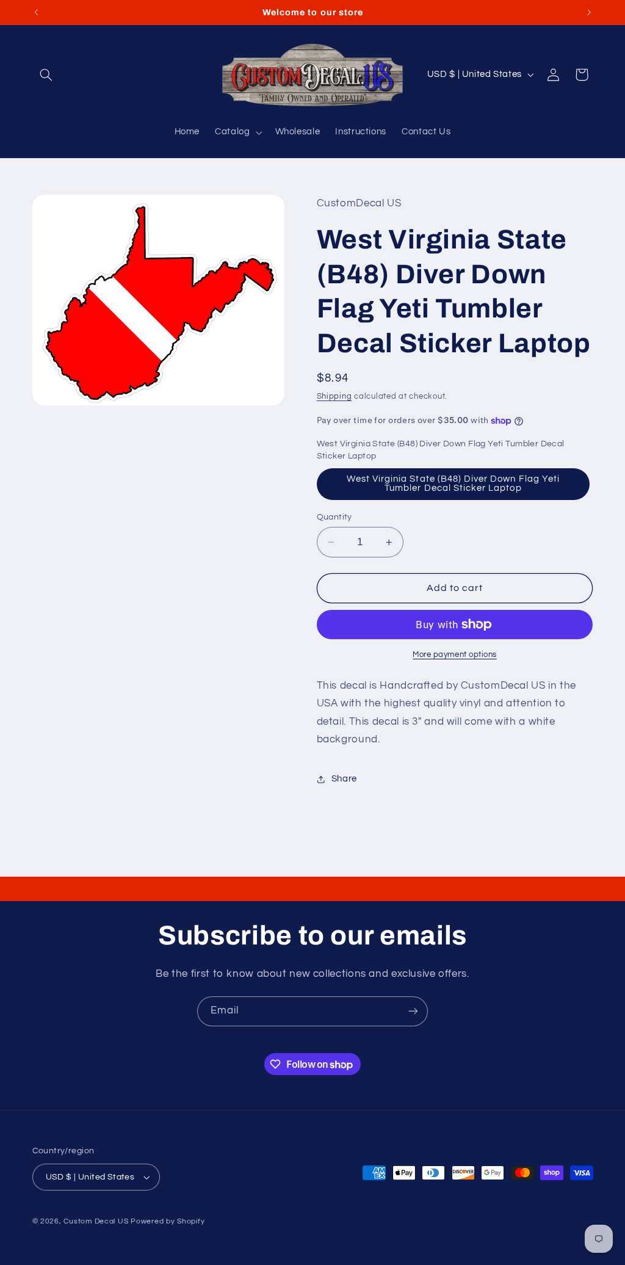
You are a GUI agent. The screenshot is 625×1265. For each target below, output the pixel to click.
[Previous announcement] (36, 12)
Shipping (334, 397)
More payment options (455, 655)
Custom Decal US (95, 1221)
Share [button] (344, 778)
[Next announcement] (589, 12)
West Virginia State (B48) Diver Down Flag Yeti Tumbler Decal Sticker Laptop (453, 483)
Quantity (334, 517)
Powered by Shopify (167, 1221)
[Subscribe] (413, 1011)
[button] (46, 74)
